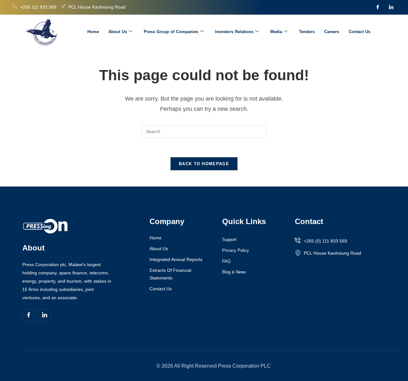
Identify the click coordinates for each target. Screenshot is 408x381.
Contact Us (359, 31)
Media (276, 31)
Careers (331, 31)
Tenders (307, 31)
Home (93, 31)
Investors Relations (234, 31)
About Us (117, 31)
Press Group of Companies (171, 31)
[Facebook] (377, 7)
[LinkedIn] (391, 7)
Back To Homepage (204, 163)
